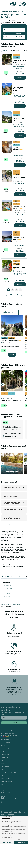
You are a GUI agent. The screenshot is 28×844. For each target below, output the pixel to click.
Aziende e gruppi (5, 766)
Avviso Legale (4, 775)
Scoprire (19, 77)
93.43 (20, 251)
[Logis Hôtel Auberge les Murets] (12, 325)
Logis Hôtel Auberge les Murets (10, 340)
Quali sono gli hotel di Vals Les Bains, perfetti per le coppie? (11, 495)
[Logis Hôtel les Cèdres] (7, 266)
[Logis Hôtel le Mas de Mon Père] (7, 205)
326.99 (19, 102)
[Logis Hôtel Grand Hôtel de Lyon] (7, 59)
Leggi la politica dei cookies (7, 837)
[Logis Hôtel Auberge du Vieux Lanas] (7, 147)
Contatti (3, 745)
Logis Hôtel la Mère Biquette (18, 238)
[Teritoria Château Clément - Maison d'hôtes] (7, 89)
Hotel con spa (6, 593)
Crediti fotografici (5, 793)
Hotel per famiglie (7, 591)
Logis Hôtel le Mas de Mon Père (19, 207)
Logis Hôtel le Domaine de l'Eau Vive (19, 178)
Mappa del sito (4, 790)
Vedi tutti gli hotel (13, 295)
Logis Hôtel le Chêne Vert (18, 119)
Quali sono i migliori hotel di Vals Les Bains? (13, 510)
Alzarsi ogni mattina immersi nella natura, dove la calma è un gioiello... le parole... (11, 345)
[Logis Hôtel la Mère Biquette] (7, 236)
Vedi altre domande (13, 525)
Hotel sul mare (6, 596)
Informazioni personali (6, 778)
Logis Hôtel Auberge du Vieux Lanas (19, 148)
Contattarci (4, 763)
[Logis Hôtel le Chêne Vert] (7, 117)
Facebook (7, 798)
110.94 (19, 131)
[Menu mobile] (2, 3)
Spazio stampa (4, 760)
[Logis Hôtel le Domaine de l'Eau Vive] (7, 176)
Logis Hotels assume (6, 769)
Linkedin (6, 802)
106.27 (19, 73)
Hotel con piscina (7, 585)
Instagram (19, 798)
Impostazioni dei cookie (6, 781)
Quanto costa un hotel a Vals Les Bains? (12, 488)
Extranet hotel (4, 757)
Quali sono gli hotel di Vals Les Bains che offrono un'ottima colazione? (13, 517)
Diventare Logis (5, 754)
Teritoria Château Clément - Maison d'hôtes (18, 88)
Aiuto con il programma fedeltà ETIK (10, 748)
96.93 (20, 280)
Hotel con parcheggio (8, 588)
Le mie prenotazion (5, 742)
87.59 (20, 161)
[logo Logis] (13, 3)
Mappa (5, 50)
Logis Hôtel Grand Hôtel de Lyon (19, 61)
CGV (2, 784)
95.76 (20, 190)
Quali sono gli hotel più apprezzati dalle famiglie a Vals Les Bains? (12, 502)
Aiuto (2, 787)
